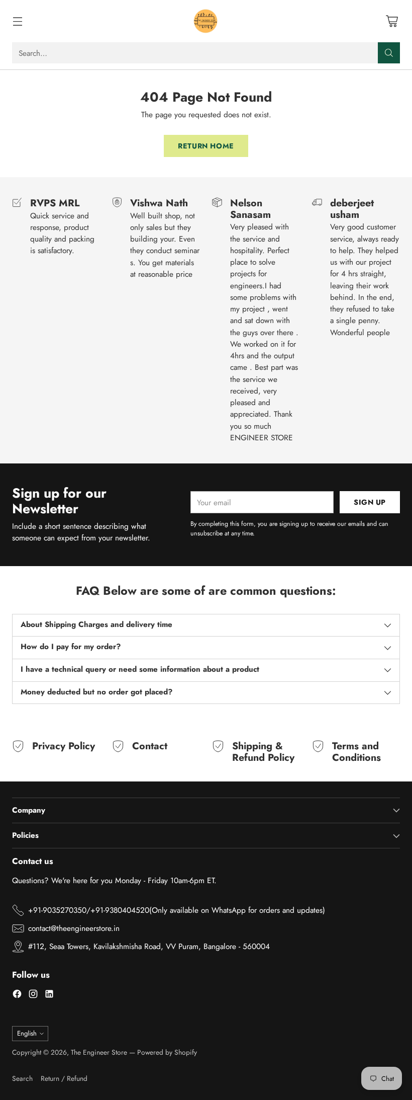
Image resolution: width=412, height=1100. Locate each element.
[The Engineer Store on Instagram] (33, 995)
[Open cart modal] (391, 21)
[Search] (389, 52)
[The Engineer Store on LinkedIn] (49, 995)
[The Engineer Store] (206, 21)
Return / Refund (64, 1078)
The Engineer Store (99, 1052)
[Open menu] (17, 21)
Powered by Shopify (167, 1052)
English (27, 1033)
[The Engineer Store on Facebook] (17, 995)
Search (22, 1078)
